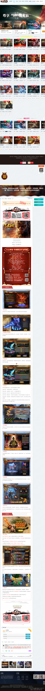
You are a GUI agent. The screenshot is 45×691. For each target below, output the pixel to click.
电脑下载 (39, 199)
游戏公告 (41, 1)
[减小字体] (28, 198)
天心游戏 (22, 679)
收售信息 (37, 1)
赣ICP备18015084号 (31, 688)
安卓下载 (23, 1)
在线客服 (30, 1)
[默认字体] (29, 198)
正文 (12, 198)
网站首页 (10, 1)
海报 (30, 650)
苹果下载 (26, 1)
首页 (6, 198)
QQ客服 (18, 676)
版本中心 (27, 679)
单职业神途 (9, 198)
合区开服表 (34, 1)
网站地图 (22, 677)
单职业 (14, 1)
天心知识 (18, 679)
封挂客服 (22, 676)
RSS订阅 (27, 677)
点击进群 (27, 676)
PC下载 (20, 1)
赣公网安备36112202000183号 (40, 688)
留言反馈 (18, 677)
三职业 (17, 1)
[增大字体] (30, 198)
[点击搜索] (43, 3)
